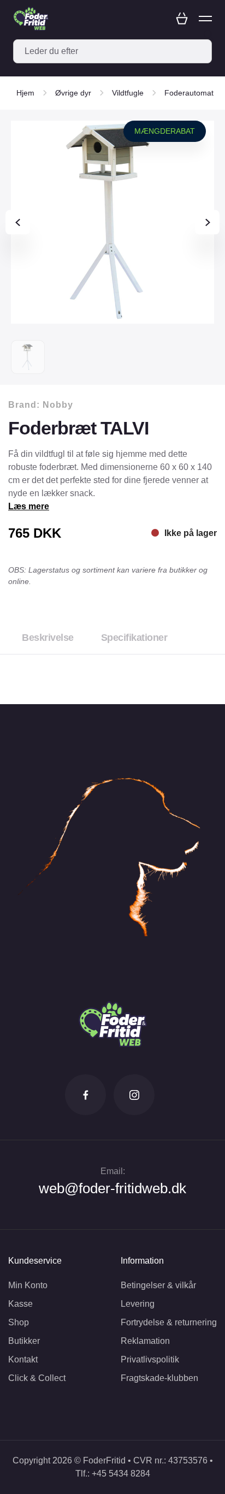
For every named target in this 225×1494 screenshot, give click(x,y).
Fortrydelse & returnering (169, 1322)
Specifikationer (134, 637)
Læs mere (28, 506)
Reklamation (145, 1341)
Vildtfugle (128, 92)
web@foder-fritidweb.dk (112, 1188)
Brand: (40, 404)
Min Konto (28, 1285)
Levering (138, 1303)
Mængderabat (164, 131)
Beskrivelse (48, 637)
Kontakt (23, 1359)
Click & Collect (37, 1378)
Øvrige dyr (73, 92)
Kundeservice (35, 1260)
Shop (18, 1322)
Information (142, 1260)
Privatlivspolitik (150, 1359)
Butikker (24, 1341)
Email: (112, 1171)
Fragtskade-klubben (159, 1378)
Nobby (58, 404)
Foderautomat (189, 92)
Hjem (25, 92)
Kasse (20, 1303)
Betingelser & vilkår (158, 1285)
